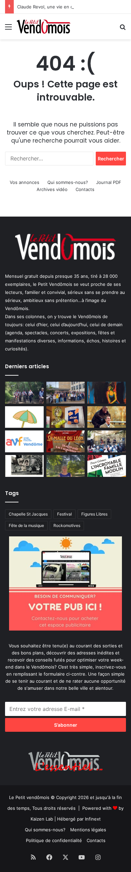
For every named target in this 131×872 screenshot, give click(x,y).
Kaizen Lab (42, 819)
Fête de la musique (26, 525)
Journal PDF (108, 182)
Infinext (93, 819)
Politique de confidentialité (54, 840)
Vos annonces (24, 182)
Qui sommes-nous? (67, 182)
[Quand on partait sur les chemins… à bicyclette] (24, 393)
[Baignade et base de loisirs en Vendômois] (24, 417)
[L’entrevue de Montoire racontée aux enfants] (65, 466)
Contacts (85, 189)
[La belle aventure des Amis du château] (106, 441)
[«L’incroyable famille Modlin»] (106, 466)
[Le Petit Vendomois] (44, 26)
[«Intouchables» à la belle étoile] (106, 417)
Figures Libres (94, 514)
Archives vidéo (52, 189)
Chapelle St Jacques (28, 514)
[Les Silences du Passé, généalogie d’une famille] (24, 466)
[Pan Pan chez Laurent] (65, 417)
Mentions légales (88, 829)
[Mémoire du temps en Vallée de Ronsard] (65, 441)
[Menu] (8, 29)
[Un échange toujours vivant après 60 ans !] (65, 393)
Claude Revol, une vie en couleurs (53, 6)
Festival (64, 514)
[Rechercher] (122, 29)
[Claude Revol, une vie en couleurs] (106, 393)
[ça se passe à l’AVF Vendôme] (24, 441)
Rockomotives (66, 525)
